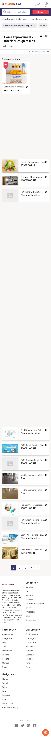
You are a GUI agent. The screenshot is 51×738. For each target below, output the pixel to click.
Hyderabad (7, 650)
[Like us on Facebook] (16, 725)
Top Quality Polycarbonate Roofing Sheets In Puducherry (34, 505)
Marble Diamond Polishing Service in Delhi (34, 475)
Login (4, 691)
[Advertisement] (25, 130)
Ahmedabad (7, 634)
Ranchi (29, 667)
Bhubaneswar (32, 634)
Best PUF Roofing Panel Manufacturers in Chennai (34, 535)
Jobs (28, 616)
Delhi (4, 642)
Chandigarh (31, 638)
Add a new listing (10, 707)
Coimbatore (31, 642)
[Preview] (27, 87)
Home (5, 679)
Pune (28, 663)
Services (29, 599)
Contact (5, 687)
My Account (7, 703)
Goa (4, 646)
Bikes (28, 608)
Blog (4, 699)
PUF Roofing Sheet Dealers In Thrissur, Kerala (34, 460)
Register (6, 695)
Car (27, 591)
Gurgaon (29, 650)
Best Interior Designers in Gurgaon (34, 550)
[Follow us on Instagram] (28, 725)
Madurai (29, 659)
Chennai (5, 655)
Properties (30, 612)
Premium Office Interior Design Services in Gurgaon (34, 177)
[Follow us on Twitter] (22, 725)
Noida (4, 667)
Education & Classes (35, 603)
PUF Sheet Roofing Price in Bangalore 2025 (34, 445)
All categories (8, 19)
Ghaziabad (30, 646)
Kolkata (5, 659)
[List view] (41, 36)
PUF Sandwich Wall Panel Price (34, 192)
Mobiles (29, 587)
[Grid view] (46, 36)
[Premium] (6, 64)
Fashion (29, 595)
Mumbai (5, 663)
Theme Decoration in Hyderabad (34, 162)
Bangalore (7, 638)
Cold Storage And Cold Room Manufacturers (34, 430)
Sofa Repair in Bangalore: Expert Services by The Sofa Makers (17, 87)
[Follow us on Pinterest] (35, 725)
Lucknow (30, 655)
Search (40, 12)
